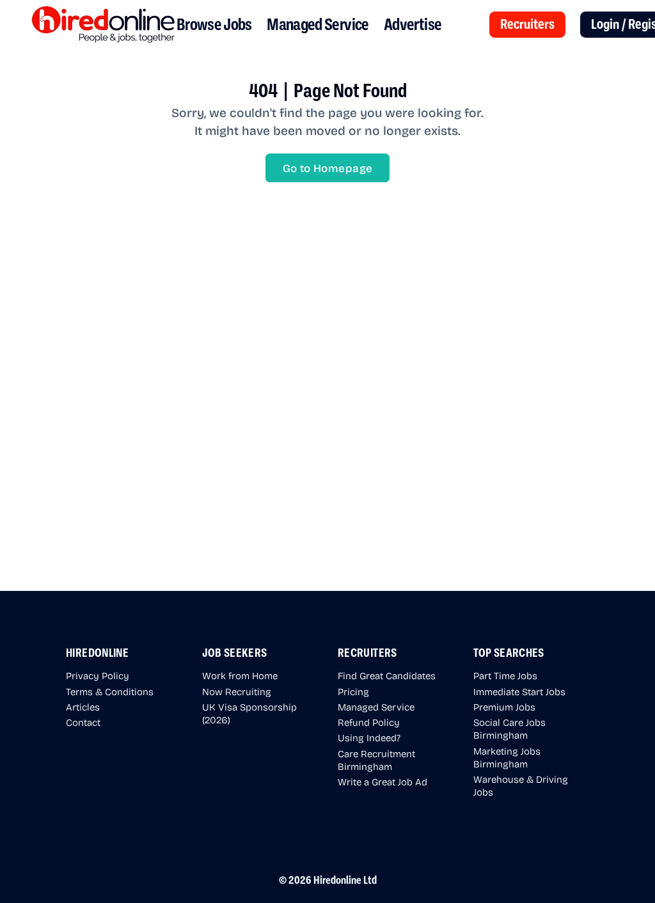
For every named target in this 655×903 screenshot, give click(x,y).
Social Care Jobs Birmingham (509, 728)
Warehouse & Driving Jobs (520, 785)
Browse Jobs (214, 24)
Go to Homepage (328, 168)
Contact (83, 722)
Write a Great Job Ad (382, 781)
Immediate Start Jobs (519, 691)
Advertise (412, 24)
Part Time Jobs (505, 675)
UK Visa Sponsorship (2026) (249, 713)
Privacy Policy (97, 675)
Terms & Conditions (110, 691)
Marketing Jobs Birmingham (507, 757)
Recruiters (527, 24)
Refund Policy (369, 722)
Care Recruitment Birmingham (376, 759)
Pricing (353, 691)
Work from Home (240, 675)
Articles (83, 707)
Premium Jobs (504, 707)
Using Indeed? (369, 737)
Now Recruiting (236, 691)
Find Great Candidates (387, 675)
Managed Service (317, 24)
